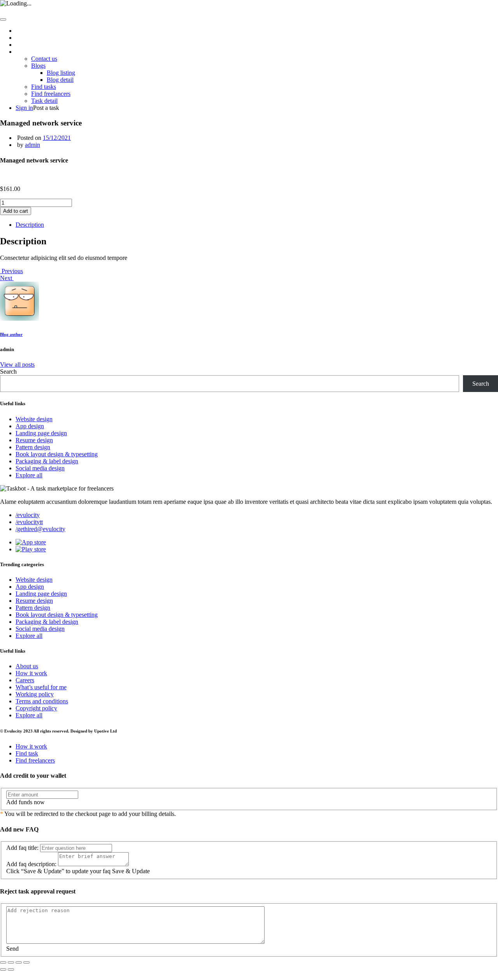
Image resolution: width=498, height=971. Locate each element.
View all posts (17, 364)
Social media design (40, 468)
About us (27, 37)
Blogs (38, 65)
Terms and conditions (42, 701)
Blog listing (61, 72)
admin (32, 144)
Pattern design (33, 447)
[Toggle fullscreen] (19, 962)
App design (30, 426)
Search (8, 371)
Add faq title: (22, 847)
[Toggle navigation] (3, 19)
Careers (25, 680)
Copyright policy (36, 708)
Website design (34, 419)
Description (30, 224)
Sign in (24, 107)
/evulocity (28, 515)
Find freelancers (50, 93)
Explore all (29, 475)
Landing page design (41, 433)
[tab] (257, 224)
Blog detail (60, 79)
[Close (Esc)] (3, 962)
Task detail (44, 100)
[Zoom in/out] (26, 962)
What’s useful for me (41, 687)
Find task (27, 753)
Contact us (44, 58)
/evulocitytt (29, 522)
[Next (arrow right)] (11, 969)
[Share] (11, 962)
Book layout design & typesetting (57, 454)
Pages (23, 51)
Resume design (34, 440)
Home (23, 30)
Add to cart (15, 211)
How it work (31, 44)
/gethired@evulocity (40, 529)
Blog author (11, 334)
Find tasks (43, 86)
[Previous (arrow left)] (3, 969)
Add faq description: (31, 864)
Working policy (35, 694)
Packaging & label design (47, 461)
